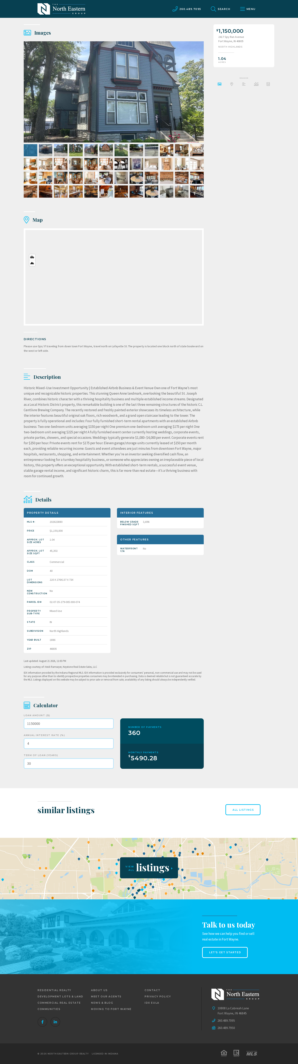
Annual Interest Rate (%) (44, 735)
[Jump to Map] (232, 84)
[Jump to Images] (219, 84)
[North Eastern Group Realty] (61, 9)
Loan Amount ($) (37, 715)
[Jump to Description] (244, 84)
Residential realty (54, 990)
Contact (152, 990)
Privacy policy (158, 996)
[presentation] (196, 92)
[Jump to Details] (256, 84)
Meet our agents (106, 996)
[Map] (113, 277)
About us (99, 990)
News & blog (102, 1002)
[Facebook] (42, 1022)
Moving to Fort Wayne (111, 1009)
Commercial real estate (59, 1002)
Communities (49, 1009)
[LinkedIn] (55, 1022)
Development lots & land (60, 996)
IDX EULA (152, 1002)
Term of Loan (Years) (41, 755)
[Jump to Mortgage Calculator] (268, 84)
